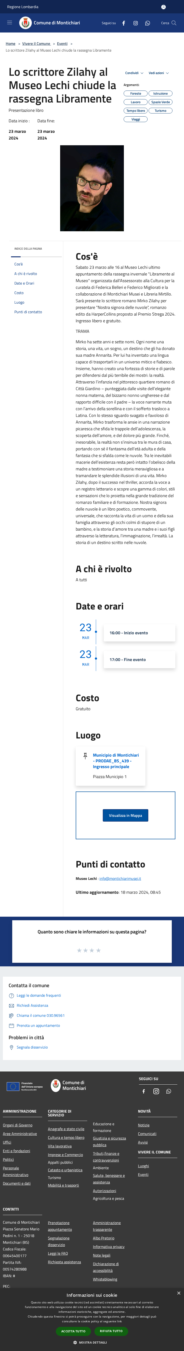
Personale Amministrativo (15, 1171)
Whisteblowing (105, 1279)
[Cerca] (174, 23)
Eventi (62, 43)
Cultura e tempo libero (66, 1137)
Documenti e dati (17, 1183)
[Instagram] (133, 23)
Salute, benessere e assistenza (109, 1179)
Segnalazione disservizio (58, 1241)
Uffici (7, 1142)
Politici (8, 1159)
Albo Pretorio (103, 1238)
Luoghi (143, 1166)
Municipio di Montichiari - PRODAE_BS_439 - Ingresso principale (116, 761)
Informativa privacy (109, 1246)
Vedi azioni (157, 72)
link (119, 1321)
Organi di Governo (17, 1125)
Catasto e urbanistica (65, 1170)
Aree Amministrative (20, 1133)
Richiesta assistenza (64, 1262)
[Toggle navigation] (9, 22)
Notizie (144, 1125)
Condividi (132, 72)
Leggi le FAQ (58, 1253)
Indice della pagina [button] (28, 248)
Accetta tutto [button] (73, 1331)
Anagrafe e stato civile (66, 1129)
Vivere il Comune (36, 43)
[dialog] (92, 1319)
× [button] (178, 1293)
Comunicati (147, 1133)
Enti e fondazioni (16, 1151)
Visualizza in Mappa (125, 815)
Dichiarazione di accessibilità (106, 1267)
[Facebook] (121, 23)
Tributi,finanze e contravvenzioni (106, 1157)
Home (10, 43)
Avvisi (143, 1142)
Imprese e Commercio (65, 1154)
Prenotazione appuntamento (60, 1226)
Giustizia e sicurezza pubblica (109, 1141)
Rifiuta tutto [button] (111, 1331)
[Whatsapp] (145, 23)
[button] (92, 1342)
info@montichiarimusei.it (120, 878)
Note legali (101, 1255)
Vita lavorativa (60, 1146)
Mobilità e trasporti (63, 1185)
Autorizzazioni (104, 1191)
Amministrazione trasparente (107, 1226)
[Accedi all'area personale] (163, 7)
